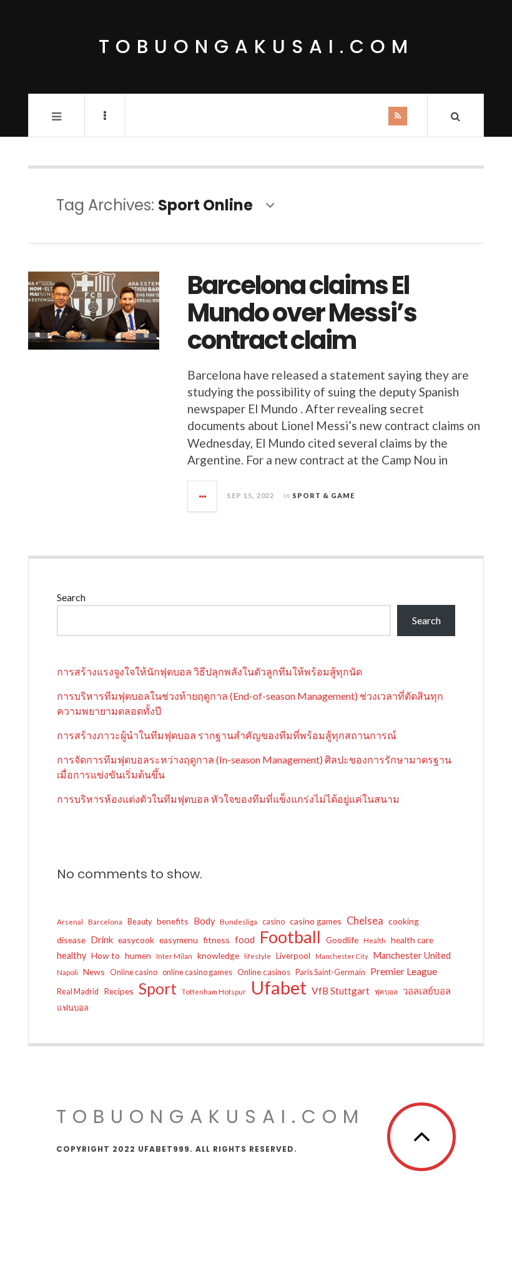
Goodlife (342, 940)
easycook (136, 940)
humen (138, 955)
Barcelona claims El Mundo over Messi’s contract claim (301, 313)
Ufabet (279, 987)
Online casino (133, 972)
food (245, 940)
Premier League (403, 971)
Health (374, 940)
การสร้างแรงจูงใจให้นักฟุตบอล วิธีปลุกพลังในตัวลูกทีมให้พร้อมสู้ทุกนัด (209, 671)
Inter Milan (174, 955)
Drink (102, 940)
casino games (316, 921)
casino (273, 921)
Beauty (139, 921)
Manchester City (341, 956)
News (94, 971)
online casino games (197, 972)
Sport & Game (323, 495)
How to (105, 955)
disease (71, 940)
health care (412, 940)
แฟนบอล (73, 1008)
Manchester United (412, 955)
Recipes (119, 991)
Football (290, 937)
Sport (158, 988)
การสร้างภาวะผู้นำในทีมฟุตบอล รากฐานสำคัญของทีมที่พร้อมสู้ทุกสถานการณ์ (226, 735)
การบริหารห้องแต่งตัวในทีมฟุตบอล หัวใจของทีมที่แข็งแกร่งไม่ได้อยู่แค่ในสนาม (228, 799)
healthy (71, 955)
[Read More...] (203, 496)
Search (71, 597)
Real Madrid (78, 991)
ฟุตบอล (386, 991)
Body (204, 921)
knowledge (218, 955)
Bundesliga (238, 921)
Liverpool (293, 956)
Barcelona (105, 921)
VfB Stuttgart (341, 990)
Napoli (67, 972)
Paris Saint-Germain (330, 972)
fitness (216, 940)
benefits (173, 921)
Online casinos (263, 972)
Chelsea (365, 921)
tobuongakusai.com (256, 46)
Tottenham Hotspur (214, 991)
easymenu (178, 940)
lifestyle (257, 955)
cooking (403, 921)
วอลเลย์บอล (427, 990)
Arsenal (70, 921)
